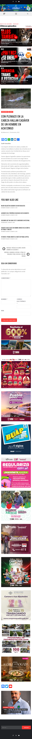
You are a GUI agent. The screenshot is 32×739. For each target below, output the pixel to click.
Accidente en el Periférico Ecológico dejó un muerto (15, 213)
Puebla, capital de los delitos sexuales (15, 710)
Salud (11, 112)
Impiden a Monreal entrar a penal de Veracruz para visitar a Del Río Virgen (14, 254)
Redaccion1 (6, 132)
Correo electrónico (21, 301)
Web (2, 311)
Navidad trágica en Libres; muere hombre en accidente (16, 249)
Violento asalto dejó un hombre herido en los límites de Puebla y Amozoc (15, 228)
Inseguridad (5, 112)
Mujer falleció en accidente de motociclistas (13, 206)
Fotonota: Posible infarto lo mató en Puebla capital (15, 237)
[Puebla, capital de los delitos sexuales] (16, 702)
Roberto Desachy (6, 207)
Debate (11, 707)
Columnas (5, 707)
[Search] (27, 14)
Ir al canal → (29, 26)
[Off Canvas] (4, 14)
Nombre (4, 299)
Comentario (5, 278)
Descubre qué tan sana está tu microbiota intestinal (15, 220)
